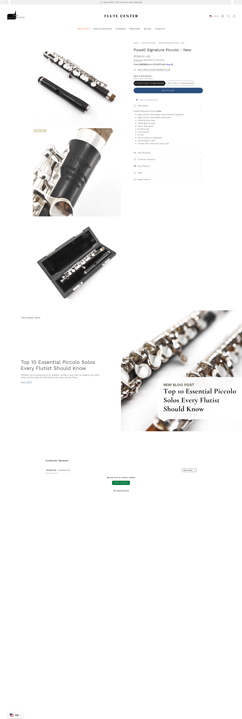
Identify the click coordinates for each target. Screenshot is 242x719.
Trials (139, 173)
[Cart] (234, 16)
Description (142, 105)
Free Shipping (143, 152)
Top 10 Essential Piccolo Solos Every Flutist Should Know (58, 365)
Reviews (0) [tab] (51, 470)
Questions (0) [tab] (64, 470)
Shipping (138, 60)
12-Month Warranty (146, 159)
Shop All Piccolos (149, 43)
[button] (84, 29)
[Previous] (7, 2)
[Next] (234, 2)
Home (136, 43)
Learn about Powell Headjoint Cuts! (153, 69)
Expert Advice (143, 179)
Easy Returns (143, 166)
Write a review (121, 483)
